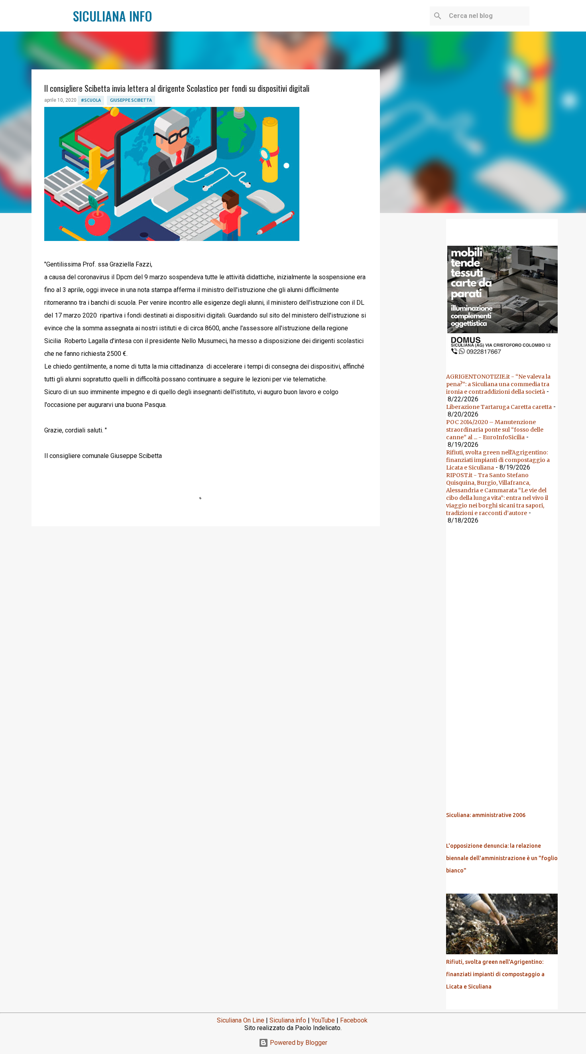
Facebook (354, 1020)
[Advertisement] (205, 594)
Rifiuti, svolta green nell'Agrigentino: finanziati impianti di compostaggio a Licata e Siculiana (498, 460)
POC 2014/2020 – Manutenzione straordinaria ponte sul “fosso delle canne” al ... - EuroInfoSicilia (494, 429)
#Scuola (91, 100)
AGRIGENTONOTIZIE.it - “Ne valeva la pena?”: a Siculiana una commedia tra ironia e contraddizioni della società (498, 384)
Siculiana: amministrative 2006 (485, 815)
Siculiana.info (287, 1020)
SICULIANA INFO (112, 15)
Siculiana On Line (240, 1020)
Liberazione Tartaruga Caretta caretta (499, 407)
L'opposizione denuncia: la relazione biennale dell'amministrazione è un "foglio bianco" (502, 858)
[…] (505, 356)
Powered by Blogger (297, 1042)
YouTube (323, 1020)
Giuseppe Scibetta (131, 100)
